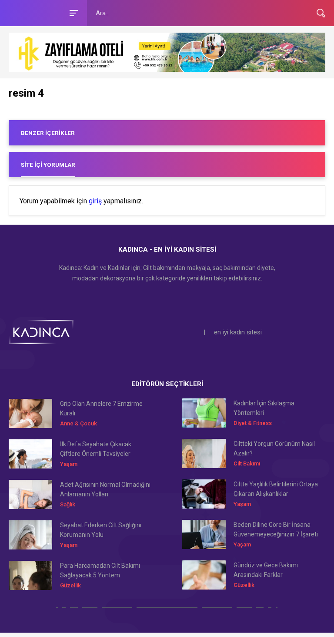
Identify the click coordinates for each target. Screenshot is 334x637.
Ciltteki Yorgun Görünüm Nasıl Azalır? (274, 448)
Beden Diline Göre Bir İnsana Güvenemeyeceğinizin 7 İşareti (276, 529)
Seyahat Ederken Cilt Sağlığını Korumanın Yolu (100, 530)
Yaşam (68, 464)
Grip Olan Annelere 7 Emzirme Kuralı (101, 408)
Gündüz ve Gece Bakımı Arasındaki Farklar (266, 570)
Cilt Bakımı (247, 463)
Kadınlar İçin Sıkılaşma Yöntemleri (264, 408)
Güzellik (70, 585)
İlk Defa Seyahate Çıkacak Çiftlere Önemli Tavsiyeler (95, 449)
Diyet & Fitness (253, 423)
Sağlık (67, 504)
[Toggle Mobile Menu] (73, 12)
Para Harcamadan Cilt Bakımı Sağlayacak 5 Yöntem (100, 570)
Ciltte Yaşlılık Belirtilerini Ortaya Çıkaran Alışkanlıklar (276, 489)
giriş (95, 201)
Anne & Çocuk (78, 423)
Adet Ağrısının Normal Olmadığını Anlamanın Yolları (105, 489)
